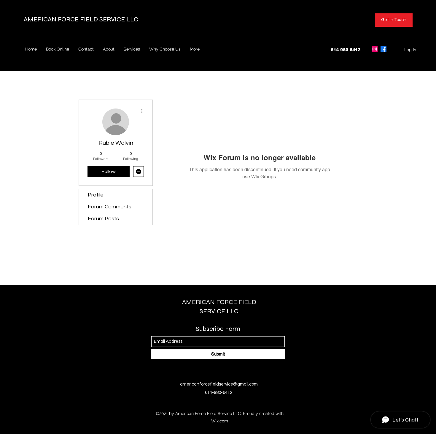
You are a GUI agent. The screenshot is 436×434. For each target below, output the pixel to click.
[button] (394, 20)
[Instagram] (375, 49)
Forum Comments (109, 207)
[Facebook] (383, 49)
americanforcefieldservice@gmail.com (219, 384)
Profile (96, 195)
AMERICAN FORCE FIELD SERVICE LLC (82, 19)
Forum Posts (103, 218)
